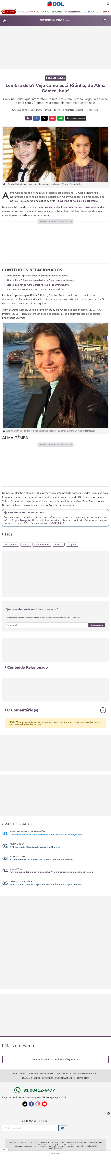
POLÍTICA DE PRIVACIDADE (86, 1073)
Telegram (25, 520)
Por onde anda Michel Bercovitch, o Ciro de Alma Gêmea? (36, 289)
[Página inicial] (4, 20)
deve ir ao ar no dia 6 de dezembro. (78, 201)
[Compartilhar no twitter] (44, 118)
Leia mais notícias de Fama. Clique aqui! (55, 1059)
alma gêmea (10, 544)
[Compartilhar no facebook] (36, 118)
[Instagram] (37, 1104)
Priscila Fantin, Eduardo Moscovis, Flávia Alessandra (74, 207)
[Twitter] (24, 1104)
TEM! (57, 1073)
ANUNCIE (66, 1073)
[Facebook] (31, 1104)
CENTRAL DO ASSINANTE (41, 1073)
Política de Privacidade (23, 1146)
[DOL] (55, 4)
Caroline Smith (41, 544)
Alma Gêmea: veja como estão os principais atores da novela (37, 275)
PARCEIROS (47, 1078)
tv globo (72, 544)
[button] (32, 11)
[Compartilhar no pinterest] (52, 118)
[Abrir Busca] (108, 3)
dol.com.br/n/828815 (52, 523)
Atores (25, 544)
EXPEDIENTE (83, 1078)
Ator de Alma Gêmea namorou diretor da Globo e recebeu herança (40, 280)
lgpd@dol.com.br (55, 1148)
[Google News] (75, 118)
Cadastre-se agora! (97, 625)
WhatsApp (10, 520)
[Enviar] (62, 1128)
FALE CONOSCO (20, 1073)
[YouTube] (44, 1104)
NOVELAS (58, 544)
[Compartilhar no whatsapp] (60, 118)
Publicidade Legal (65, 1078)
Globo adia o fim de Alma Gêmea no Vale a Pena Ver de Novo (38, 284)
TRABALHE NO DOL (31, 1078)
